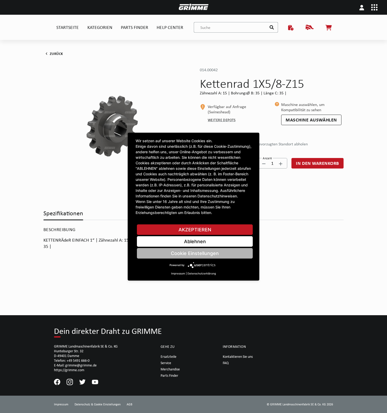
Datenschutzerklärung (201, 273)
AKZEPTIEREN (194, 229)
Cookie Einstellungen (195, 253)
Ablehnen (195, 241)
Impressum (178, 273)
